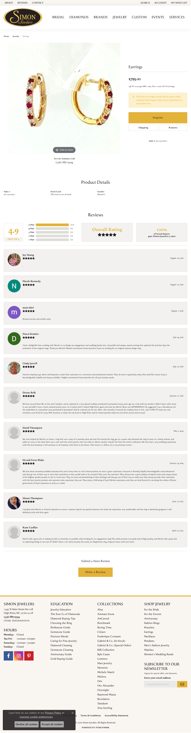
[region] (64, 98)
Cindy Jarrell (30, 363)
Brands (101, 17)
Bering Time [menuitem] (104, 627)
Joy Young (28, 255)
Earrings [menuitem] (148, 632)
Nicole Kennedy (32, 281)
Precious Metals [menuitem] (59, 636)
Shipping (143, 127)
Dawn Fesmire (31, 334)
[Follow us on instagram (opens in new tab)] (18, 656)
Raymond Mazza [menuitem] (106, 694)
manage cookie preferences (36, 716)
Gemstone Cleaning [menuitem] (62, 650)
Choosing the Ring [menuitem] (61, 623)
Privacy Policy (53, 712)
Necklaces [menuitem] (149, 636)
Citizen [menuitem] (101, 632)
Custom (139, 17)
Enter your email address (157, 677)
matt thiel (28, 307)
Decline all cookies (26, 724)
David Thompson (32, 428)
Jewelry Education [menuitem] (61, 609)
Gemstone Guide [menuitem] (60, 632)
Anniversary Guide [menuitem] (61, 654)
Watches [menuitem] (149, 650)
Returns (173, 127)
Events (158, 17)
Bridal (58, 17)
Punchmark (102, 727)
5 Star (31, 224)
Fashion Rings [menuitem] (151, 623)
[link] (8, 3)
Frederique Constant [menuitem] (109, 636)
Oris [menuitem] (99, 681)
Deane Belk (29, 392)
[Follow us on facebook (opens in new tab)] (8, 656)
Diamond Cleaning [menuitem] (61, 645)
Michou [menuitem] (101, 676)
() (72, 224)
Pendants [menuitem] (149, 641)
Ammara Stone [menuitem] (105, 614)
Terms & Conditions (91, 715)
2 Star (31, 236)
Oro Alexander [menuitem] (105, 685)
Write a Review (95, 572)
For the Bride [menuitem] (151, 609)
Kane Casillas (30, 527)
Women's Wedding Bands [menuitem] (158, 654)
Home (6, 36)
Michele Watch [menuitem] (105, 672)
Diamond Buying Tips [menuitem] (63, 618)
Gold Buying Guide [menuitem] (62, 659)
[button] (145, 3)
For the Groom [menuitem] (152, 614)
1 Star (31, 239)
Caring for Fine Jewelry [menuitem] (64, 641)
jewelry (16, 36)
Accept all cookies (52, 724)
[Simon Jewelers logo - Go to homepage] (24, 17)
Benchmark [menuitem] (103, 623)
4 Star (31, 228)
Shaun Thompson (33, 498)
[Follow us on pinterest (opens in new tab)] (29, 656)
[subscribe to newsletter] (182, 684)
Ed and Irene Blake (33, 460)
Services (177, 17)
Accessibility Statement (116, 715)
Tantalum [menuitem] (102, 703)
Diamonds (79, 17)
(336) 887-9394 (64, 162)
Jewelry (120, 17)
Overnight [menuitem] (103, 690)
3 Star (31, 232)
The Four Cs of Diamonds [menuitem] (65, 614)
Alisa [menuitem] (100, 609)
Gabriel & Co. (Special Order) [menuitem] (114, 645)
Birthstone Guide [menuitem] (60, 627)
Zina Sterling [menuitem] (104, 708)
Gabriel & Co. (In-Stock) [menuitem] (111, 641)
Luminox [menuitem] (102, 659)
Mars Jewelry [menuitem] (104, 663)
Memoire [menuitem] (102, 667)
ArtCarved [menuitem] (103, 618)
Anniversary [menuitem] (151, 618)
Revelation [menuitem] (103, 699)
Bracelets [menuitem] (149, 627)
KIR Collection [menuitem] (105, 650)
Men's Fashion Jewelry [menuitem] (156, 645)
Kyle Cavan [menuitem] (103, 654)
